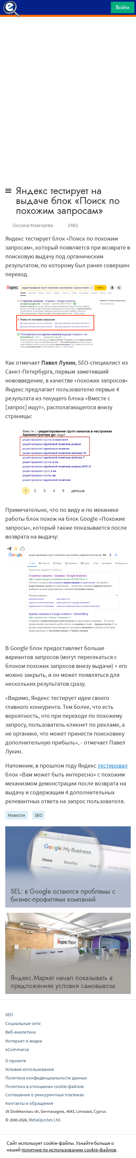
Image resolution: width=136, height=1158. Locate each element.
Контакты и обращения (29, 1103)
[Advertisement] (68, 33)
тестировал (113, 765)
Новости (16, 815)
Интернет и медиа (23, 1041)
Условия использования (29, 1069)
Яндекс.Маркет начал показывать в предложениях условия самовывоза (63, 982)
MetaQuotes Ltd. (45, 1120)
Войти (122, 7)
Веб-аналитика (20, 1032)
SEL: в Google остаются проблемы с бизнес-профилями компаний (63, 895)
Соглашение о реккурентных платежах (44, 1095)
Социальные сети (23, 1023)
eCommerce (17, 1049)
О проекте (15, 1061)
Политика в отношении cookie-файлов (44, 1086)
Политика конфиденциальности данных (46, 1078)
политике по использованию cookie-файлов (68, 1149)
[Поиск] (104, 9)
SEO (38, 815)
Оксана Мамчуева (33, 225)
